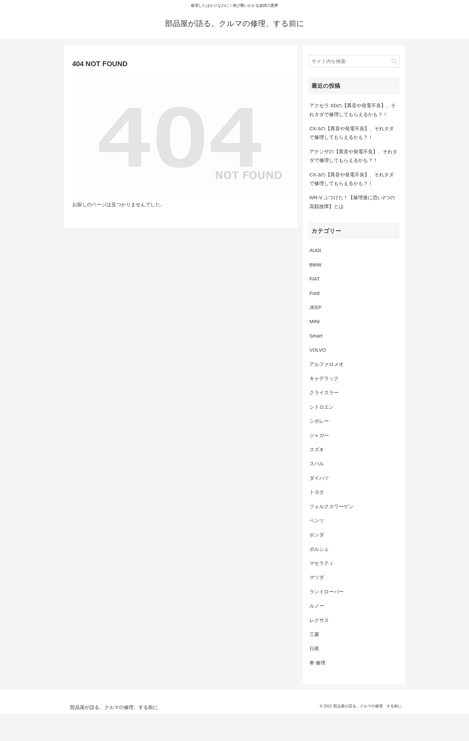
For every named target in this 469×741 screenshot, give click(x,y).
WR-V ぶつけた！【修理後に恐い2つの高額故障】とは (352, 202)
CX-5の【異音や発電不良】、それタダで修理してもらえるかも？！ (351, 133)
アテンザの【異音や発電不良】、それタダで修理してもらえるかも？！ (353, 156)
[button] (394, 61)
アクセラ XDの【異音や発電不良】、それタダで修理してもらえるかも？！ (352, 110)
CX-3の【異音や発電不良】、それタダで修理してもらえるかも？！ (351, 179)
